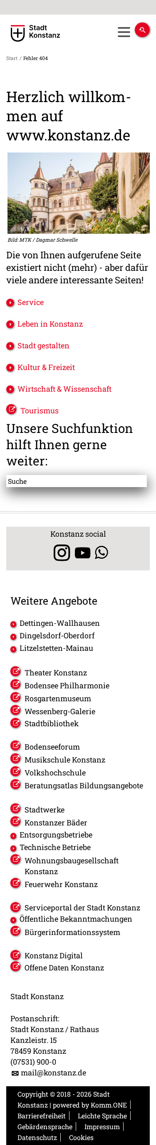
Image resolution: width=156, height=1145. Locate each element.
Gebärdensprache (44, 1126)
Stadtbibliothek (52, 723)
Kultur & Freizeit (46, 367)
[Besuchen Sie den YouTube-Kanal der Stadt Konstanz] (82, 552)
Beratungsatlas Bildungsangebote (84, 785)
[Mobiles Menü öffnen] (123, 32)
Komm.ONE (109, 1104)
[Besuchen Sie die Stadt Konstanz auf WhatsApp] (101, 552)
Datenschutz (37, 1137)
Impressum (102, 1126)
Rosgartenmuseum (58, 698)
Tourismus (39, 410)
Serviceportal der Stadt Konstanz (82, 907)
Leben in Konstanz (50, 324)
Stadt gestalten (43, 345)
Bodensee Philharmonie (67, 685)
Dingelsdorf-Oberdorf (57, 635)
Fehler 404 (35, 58)
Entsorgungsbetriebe (56, 835)
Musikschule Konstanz (65, 760)
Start (11, 58)
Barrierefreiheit (41, 1115)
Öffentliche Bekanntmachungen (76, 919)
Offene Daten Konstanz (64, 967)
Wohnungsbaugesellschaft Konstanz (72, 865)
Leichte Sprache (102, 1115)
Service (30, 302)
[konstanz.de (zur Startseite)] (35, 33)
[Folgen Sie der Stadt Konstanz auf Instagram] (59, 552)
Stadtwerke (44, 810)
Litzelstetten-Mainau (56, 648)
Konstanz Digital (54, 955)
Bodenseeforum (52, 747)
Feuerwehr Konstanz (61, 884)
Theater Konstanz (56, 673)
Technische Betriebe (55, 847)
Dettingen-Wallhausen (60, 623)
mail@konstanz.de (53, 1073)
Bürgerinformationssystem (72, 932)
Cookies (81, 1137)
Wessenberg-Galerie (60, 711)
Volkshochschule (55, 773)
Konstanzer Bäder (56, 823)
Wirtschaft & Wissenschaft (64, 389)
